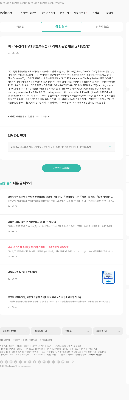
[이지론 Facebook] (34, 362)
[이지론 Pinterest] (20, 362)
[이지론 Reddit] (15, 362)
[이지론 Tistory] (44, 362)
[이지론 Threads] (58, 362)
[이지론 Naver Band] (39, 362)
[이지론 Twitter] (25, 362)
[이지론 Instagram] (6, 362)
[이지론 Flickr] (53, 362)
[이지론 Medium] (11, 362)
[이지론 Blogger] (1, 362)
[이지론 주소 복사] (72, 362)
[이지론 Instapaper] (48, 362)
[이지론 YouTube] (67, 362)
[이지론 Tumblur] (29, 362)
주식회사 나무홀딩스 (95, 354)
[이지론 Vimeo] (62, 362)
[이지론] (6, 12)
